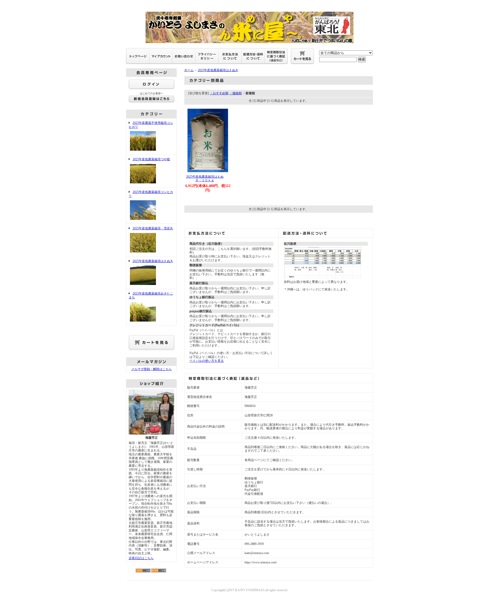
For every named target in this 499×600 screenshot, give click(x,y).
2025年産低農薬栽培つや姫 (151, 159)
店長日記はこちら (141, 558)
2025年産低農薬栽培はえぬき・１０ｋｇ (205, 178)
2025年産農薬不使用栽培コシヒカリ (151, 125)
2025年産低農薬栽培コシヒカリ (151, 194)
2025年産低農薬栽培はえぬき (153, 261)
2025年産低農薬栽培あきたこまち (151, 295)
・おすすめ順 (219, 93)
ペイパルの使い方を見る (206, 361)
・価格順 (235, 93)
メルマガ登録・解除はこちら (151, 369)
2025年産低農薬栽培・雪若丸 (153, 228)
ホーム (189, 70)
